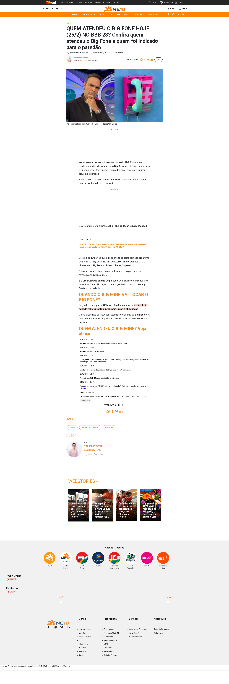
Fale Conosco (109, 651)
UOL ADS (115, 2)
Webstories (81, 481)
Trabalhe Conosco (110, 655)
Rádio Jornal (123, 14)
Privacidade (108, 637)
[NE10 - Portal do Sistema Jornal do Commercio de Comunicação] (114, 8)
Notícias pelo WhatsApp (138, 629)
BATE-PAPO (168, 2)
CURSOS (97, 2)
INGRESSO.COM (67, 2)
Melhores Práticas (110, 640)
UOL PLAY (106, 2)
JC (111, 14)
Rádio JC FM (153, 14)
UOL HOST (79, 2)
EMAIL (181, 2)
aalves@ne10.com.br (92, 450)
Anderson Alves (81, 58)
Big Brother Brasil (90, 427)
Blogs (102, 14)
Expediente (108, 648)
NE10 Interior (89, 14)
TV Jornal (138, 14)
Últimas (74, 14)
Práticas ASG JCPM (111, 633)
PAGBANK (88, 2)
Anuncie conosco (135, 637)
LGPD (106, 644)
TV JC (81, 655)
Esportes (82, 633)
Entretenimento (85, 637)
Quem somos (109, 629)
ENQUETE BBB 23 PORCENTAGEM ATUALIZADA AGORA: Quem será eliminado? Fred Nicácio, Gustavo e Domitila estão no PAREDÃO (113, 245)
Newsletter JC (134, 633)
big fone (109, 427)
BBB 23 (72, 427)
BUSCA (155, 2)
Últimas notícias (85, 629)
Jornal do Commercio (162, 629)
